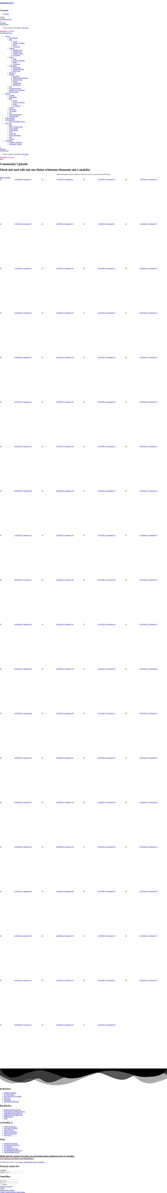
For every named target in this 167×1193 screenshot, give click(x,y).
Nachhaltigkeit (13, 130)
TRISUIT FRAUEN (10, 1133)
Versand (20, 1162)
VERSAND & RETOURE (12, 1110)
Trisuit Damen (13, 38)
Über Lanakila (13, 128)
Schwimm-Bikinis (18, 69)
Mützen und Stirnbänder (20, 78)
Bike (10, 40)
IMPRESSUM (8, 1117)
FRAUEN (7, 1098)
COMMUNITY (5, 6)
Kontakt (11, 139)
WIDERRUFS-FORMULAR (13, 1115)
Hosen (15, 45)
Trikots (15, 41)
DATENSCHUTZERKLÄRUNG (14, 1111)
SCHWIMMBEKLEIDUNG (13, 1150)
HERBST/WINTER (10, 1093)
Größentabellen (28, 1162)
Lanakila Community (15, 142)
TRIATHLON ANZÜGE (12, 1145)
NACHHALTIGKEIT (11, 1128)
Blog (10, 125)
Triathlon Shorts (18, 53)
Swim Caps (16, 71)
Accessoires (16, 46)
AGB (5, 1118)
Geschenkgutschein (15, 88)
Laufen (11, 57)
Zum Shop (25, 28)
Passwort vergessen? (6, 1186)
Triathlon (12, 48)
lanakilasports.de (7, 3)
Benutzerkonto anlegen (7, 1190)
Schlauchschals (17, 80)
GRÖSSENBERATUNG (12, 1152)
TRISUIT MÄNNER (10, 1132)
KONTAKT (8, 1135)
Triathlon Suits (17, 50)
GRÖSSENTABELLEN (11, 1101)
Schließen (3, 23)
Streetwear (12, 73)
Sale (10, 87)
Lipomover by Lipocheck (17, 90)
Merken (4, 1185)
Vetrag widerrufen (38, 1162)
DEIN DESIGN (9, 1130)
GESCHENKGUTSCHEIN (12, 1096)
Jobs (10, 137)
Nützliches (16, 76)
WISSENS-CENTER (10, 1143)
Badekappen (17, 85)
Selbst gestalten (13, 92)
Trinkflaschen (17, 83)
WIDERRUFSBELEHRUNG (13, 1113)
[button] (83, 21)
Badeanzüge (16, 67)
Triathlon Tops (17, 52)
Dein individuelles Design (17, 121)
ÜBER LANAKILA (10, 1127)
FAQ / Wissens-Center (16, 127)
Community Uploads (15, 144)
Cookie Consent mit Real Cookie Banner (12, 1192)
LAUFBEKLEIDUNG (11, 1149)
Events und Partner (15, 135)
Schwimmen (13, 66)
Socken (15, 81)
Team (10, 132)
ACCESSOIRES (9, 1094)
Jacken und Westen (19, 43)
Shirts (14, 59)
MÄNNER (7, 1100)
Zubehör (11, 74)
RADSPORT (8, 1147)
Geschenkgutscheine (15, 114)
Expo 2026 (12, 134)
